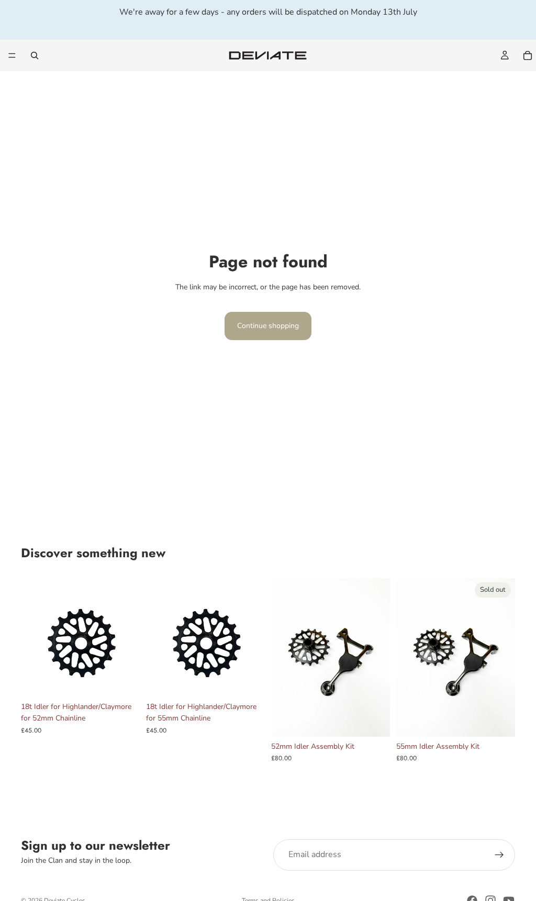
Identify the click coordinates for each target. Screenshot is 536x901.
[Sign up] (499, 855)
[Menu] (12, 55)
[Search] (34, 55)
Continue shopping (268, 326)
